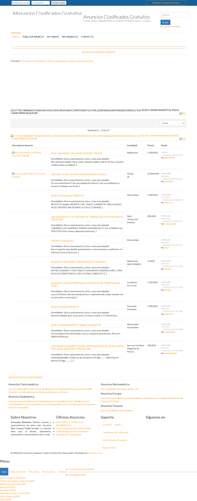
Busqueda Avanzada (170, 26)
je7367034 (168, 181)
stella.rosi (168, 202)
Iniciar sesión (58, 2)
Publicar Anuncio (33, 36)
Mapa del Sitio (109, 447)
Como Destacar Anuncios (114, 440)
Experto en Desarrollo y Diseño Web (73, 428)
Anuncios (26, 61)
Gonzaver (107, 424)
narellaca (167, 269)
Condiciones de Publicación (115, 432)
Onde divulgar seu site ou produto (72, 431)
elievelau (167, 290)
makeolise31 (169, 157)
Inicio (16, 36)
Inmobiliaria (39, 61)
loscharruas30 (170, 224)
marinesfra (168, 314)
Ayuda (118, 424)
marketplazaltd (170, 353)
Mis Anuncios (70, 36)
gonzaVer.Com (95, 453)
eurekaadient (169, 332)
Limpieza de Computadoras (69, 434)
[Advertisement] (98, 85)
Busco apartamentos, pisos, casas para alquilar (71, 61)
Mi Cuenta (53, 36)
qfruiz (166, 247)
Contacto (87, 36)
